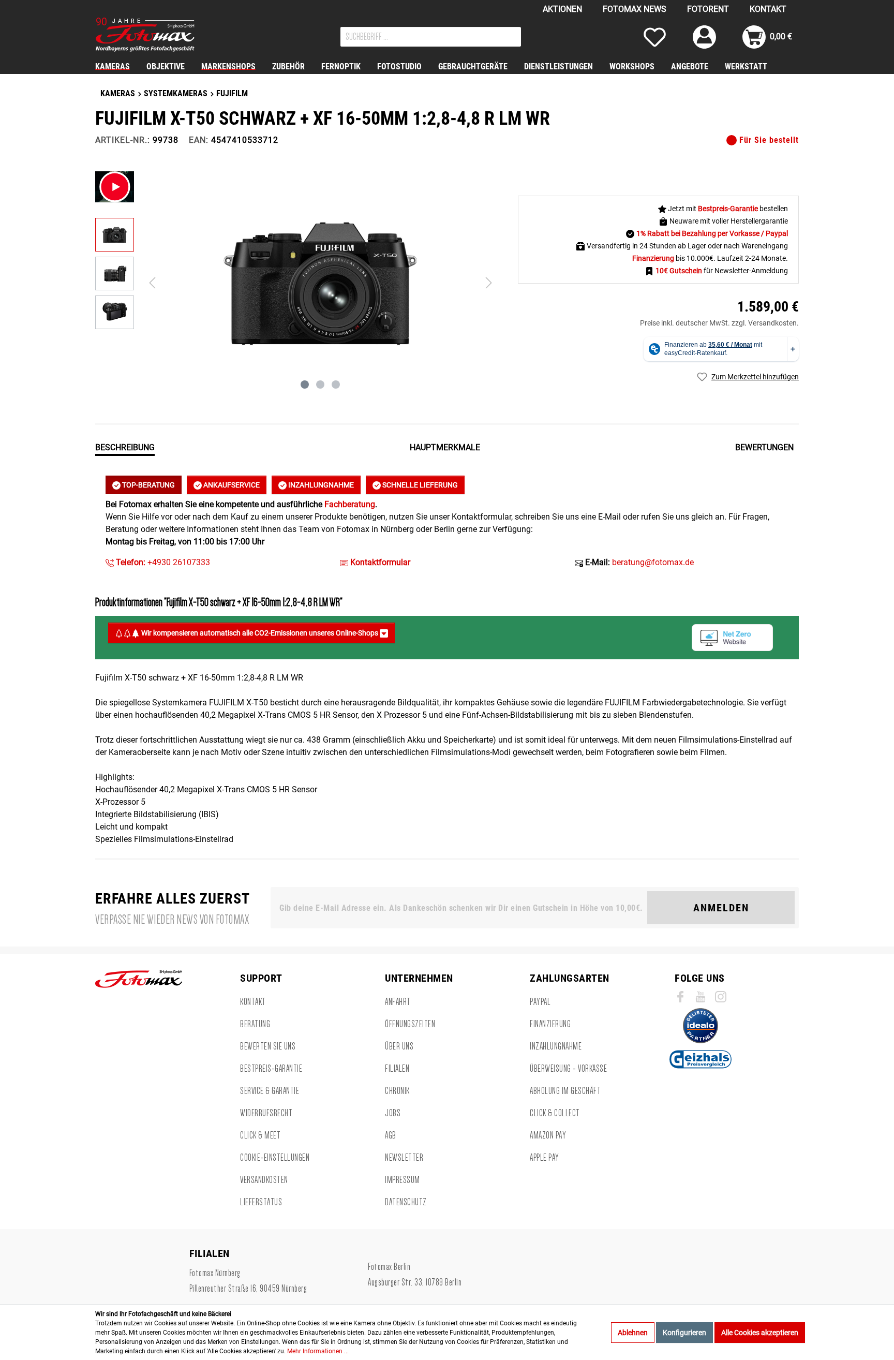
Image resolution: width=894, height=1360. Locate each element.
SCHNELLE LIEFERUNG (419, 485)
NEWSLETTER (404, 1157)
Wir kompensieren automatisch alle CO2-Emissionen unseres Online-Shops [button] (260, 633)
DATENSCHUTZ (406, 1202)
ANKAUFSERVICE (231, 485)
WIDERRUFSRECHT (266, 1113)
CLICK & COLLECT (555, 1113)
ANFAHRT (398, 1002)
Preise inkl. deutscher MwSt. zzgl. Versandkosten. (719, 323)
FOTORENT (708, 9)
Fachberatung (349, 504)
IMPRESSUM (402, 1180)
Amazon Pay (548, 1135)
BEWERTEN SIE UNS (267, 1046)
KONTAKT (768, 9)
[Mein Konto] (704, 37)
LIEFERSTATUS (261, 1202)
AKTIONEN (562, 9)
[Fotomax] (160, 34)
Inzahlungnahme (556, 1046)
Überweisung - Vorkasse (568, 1068)
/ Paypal (774, 233)
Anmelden (721, 907)
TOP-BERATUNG (148, 485)
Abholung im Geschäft (565, 1091)
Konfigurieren (684, 1332)
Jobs (392, 1113)
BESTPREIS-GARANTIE (271, 1068)
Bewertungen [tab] (764, 447)
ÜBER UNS (399, 1046)
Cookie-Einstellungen (274, 1157)
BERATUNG (255, 1024)
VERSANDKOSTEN (264, 1180)
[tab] (125, 446)
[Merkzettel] (654, 37)
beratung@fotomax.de (653, 562)
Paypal (540, 1002)
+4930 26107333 (162, 562)
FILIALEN (397, 1068)
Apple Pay (544, 1157)
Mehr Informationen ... (318, 1351)
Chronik (397, 1091)
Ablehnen (633, 1332)
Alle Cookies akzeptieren (759, 1332)
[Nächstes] (489, 283)
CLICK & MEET (260, 1135)
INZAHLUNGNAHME (320, 485)
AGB (390, 1135)
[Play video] (114, 186)
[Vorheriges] (152, 283)
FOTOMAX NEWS (634, 9)
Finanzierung (550, 1024)
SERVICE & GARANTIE (269, 1091)
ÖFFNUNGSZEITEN (410, 1024)
